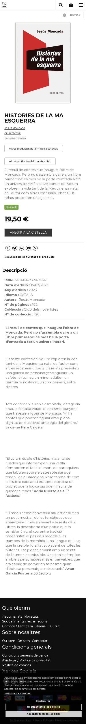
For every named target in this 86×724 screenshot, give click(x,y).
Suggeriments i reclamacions (24, 621)
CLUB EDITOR (12, 133)
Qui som (8, 641)
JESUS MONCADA (14, 128)
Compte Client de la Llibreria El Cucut (31, 626)
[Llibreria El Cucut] (18, 5)
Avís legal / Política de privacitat (26, 660)
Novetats (31, 616)
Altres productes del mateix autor (30, 161)
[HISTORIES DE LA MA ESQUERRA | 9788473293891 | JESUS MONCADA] (43, 63)
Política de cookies (16, 665)
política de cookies (17, 693)
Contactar (39, 641)
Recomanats (12, 616)
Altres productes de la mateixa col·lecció (33, 148)
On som (23, 641)
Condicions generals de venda (25, 655)
